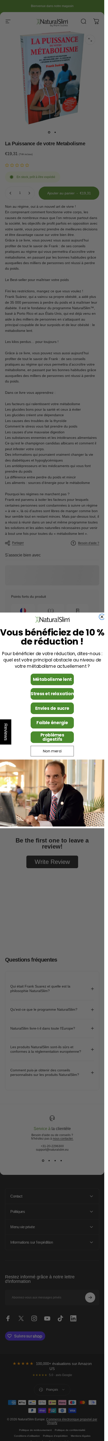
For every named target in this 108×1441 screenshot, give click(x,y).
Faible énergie (52, 723)
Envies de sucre (52, 708)
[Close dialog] (102, 617)
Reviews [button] (5, 732)
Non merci (52, 751)
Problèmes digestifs (52, 737)
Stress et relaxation (52, 694)
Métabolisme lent (52, 680)
